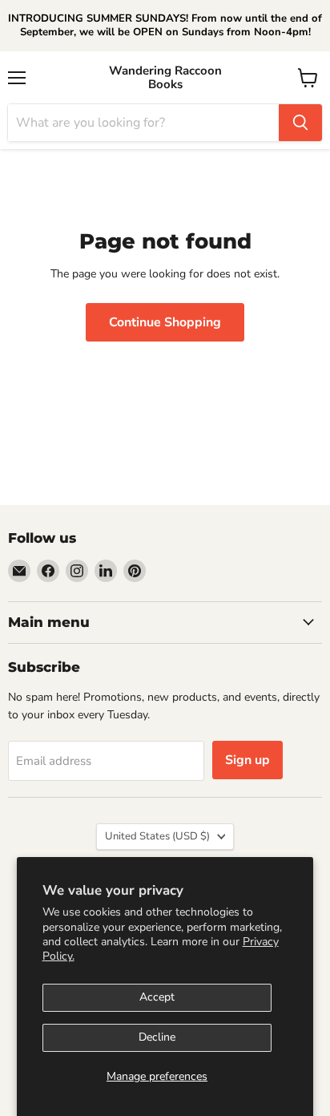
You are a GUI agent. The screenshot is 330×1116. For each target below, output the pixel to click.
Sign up (247, 760)
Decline (157, 1037)
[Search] (300, 122)
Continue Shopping (165, 322)
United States (157, 836)
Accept (157, 997)
